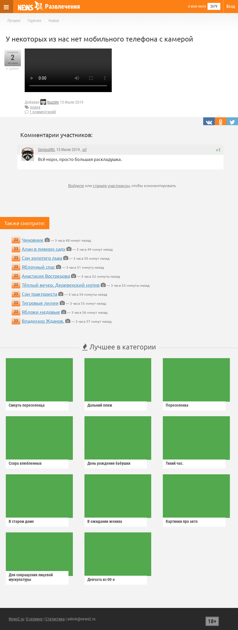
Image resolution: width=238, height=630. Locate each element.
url (84, 149)
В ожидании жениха (104, 521)
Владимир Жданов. (43, 321)
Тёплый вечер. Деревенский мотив (61, 285)
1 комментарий (43, 112)
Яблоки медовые (41, 312)
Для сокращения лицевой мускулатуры (31, 577)
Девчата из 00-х (101, 579)
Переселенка (177, 405)
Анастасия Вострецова (46, 276)
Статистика (55, 619)
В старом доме (21, 521)
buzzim (53, 102)
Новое (53, 20)
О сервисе (34, 619)
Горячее (35, 20)
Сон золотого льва (42, 258)
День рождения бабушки (108, 463)
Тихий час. (174, 463)
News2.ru (16, 619)
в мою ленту (197, 6)
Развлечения (62, 6)
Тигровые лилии (40, 303)
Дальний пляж (99, 405)
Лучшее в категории (122, 346)
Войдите (76, 185)
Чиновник (33, 240)
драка (35, 107)
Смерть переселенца (27, 405)
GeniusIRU (46, 149)
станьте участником (111, 185)
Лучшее (14, 20)
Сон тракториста (39, 294)
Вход (230, 6)
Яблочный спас (38, 267)
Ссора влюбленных (25, 463)
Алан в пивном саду (43, 249)
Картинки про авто (182, 521)
